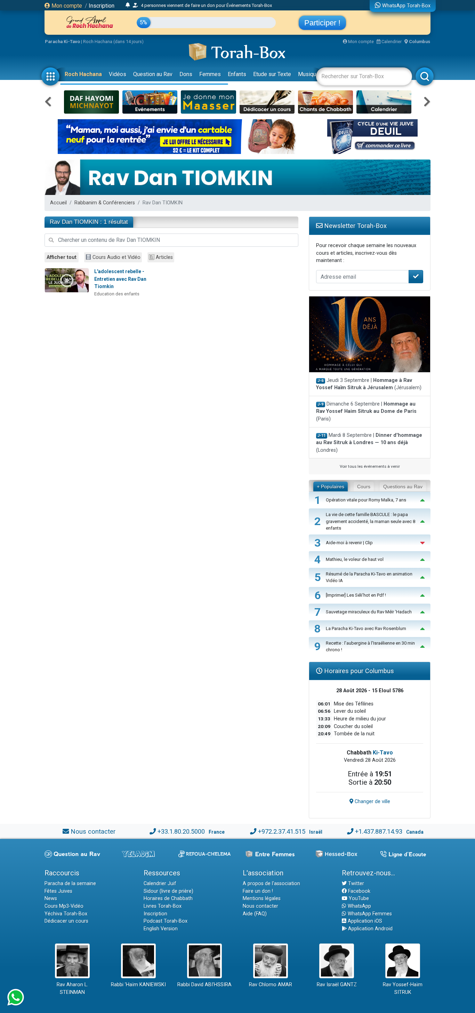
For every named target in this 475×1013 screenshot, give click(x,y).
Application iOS (364, 921)
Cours (363, 486)
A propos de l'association (271, 884)
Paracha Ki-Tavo (62, 41)
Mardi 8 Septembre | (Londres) (369, 442)
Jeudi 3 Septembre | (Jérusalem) (368, 384)
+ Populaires (330, 486)
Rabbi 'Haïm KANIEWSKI (138, 985)
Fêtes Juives (58, 891)
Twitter (355, 884)
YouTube (358, 898)
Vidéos (117, 74)
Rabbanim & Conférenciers (104, 203)
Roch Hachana (83, 74)
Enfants (237, 74)
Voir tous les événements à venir (370, 466)
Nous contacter (93, 831)
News (51, 898)
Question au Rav (152, 74)
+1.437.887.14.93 (378, 831)
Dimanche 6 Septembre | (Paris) (366, 411)
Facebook (358, 891)
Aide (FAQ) (255, 914)
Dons (185, 74)
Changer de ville (371, 801)
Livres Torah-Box (163, 906)
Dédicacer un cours (66, 921)
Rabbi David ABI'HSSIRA (204, 985)
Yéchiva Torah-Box (66, 914)
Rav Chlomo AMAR (270, 985)
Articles (164, 257)
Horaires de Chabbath (168, 898)
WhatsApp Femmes (369, 914)
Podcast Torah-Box (165, 921)
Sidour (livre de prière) (168, 891)
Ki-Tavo (383, 752)
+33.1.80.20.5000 (181, 831)
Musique (308, 74)
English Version (161, 929)
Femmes (210, 74)
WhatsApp (358, 906)
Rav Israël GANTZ (337, 985)
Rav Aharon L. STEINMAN (72, 988)
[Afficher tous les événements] (128, 5)
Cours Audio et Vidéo (116, 257)
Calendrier (391, 41)
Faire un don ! (258, 891)
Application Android (370, 929)
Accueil (58, 203)
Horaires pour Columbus (358, 671)
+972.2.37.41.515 (281, 831)
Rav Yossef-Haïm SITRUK (402, 988)
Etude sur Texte (272, 74)
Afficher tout (62, 257)
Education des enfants (116, 293)
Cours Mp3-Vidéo (64, 906)
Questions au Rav (402, 486)
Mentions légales (262, 898)
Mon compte (66, 5)
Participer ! (322, 22)
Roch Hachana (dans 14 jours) (113, 41)
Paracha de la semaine (70, 884)
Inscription (101, 5)
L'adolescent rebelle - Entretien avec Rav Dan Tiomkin (120, 279)
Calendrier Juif (160, 884)
